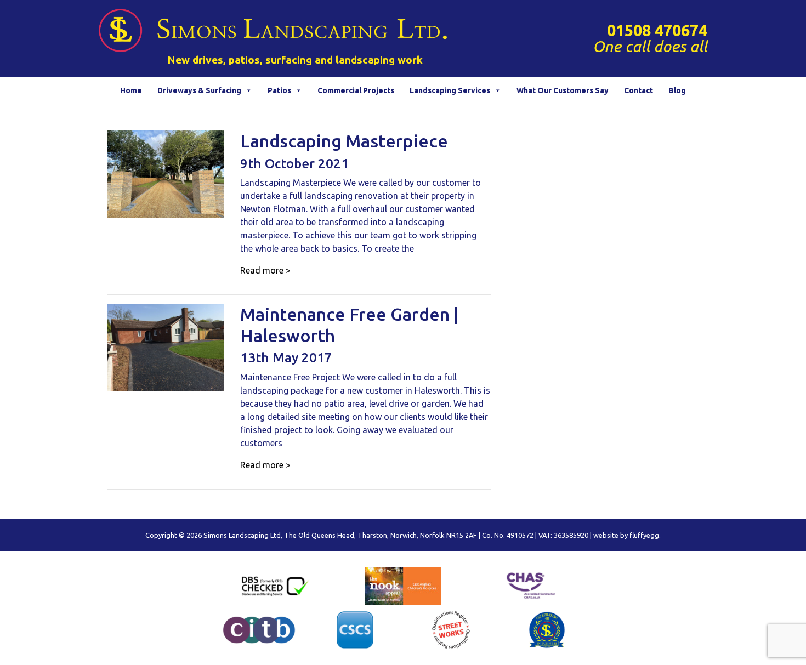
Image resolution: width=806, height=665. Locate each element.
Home (131, 90)
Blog (677, 90)
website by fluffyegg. (627, 535)
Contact (638, 90)
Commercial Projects (355, 90)
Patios (279, 90)
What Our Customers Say (562, 90)
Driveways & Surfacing (199, 90)
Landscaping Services (450, 90)
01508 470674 (657, 30)
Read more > (265, 270)
